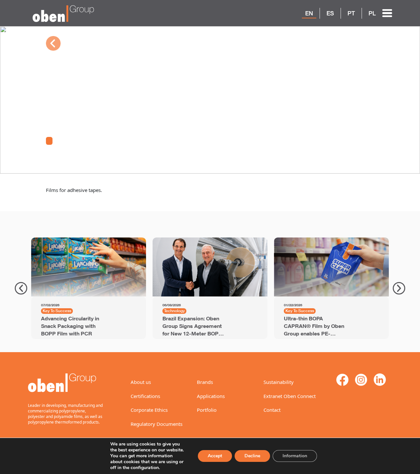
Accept (215, 456)
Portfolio (207, 410)
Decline (252, 456)
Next (399, 288)
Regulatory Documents (156, 424)
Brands (205, 382)
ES (330, 13)
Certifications (145, 396)
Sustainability (278, 382)
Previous (21, 288)
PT (351, 13)
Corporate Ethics (149, 410)
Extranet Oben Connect (289, 396)
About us (141, 382)
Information (295, 456)
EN (309, 13)
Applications (211, 396)
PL (372, 13)
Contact (272, 410)
